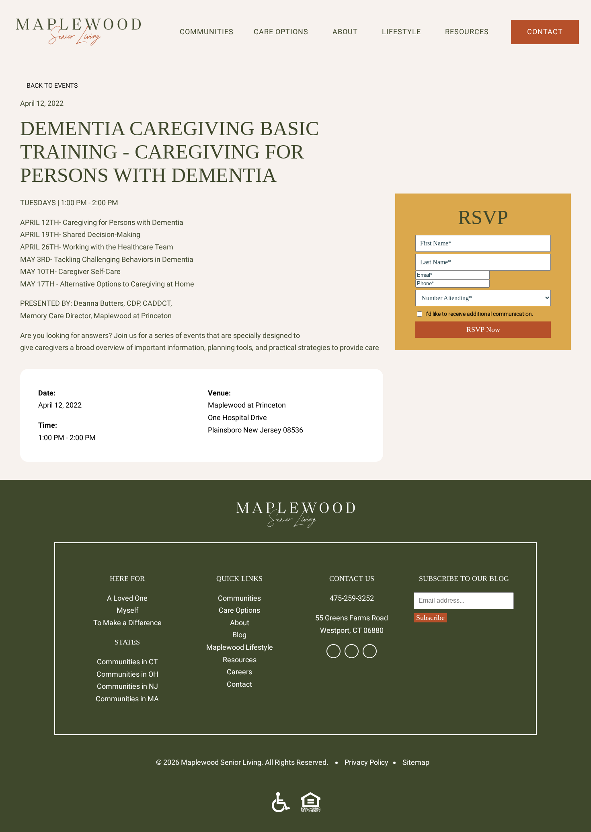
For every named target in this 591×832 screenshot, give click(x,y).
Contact (545, 31)
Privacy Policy (366, 762)
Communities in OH (127, 674)
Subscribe (430, 618)
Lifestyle (403, 31)
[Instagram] (369, 651)
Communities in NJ (127, 686)
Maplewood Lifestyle (239, 647)
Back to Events (51, 85)
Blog (239, 634)
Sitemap (415, 762)
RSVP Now (483, 329)
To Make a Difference (127, 622)
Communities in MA (127, 698)
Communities (207, 31)
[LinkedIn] (351, 651)
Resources (469, 31)
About (347, 31)
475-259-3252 (352, 598)
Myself (127, 610)
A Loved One (127, 598)
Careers (239, 671)
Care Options (283, 31)
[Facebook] (333, 651)
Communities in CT (127, 661)
